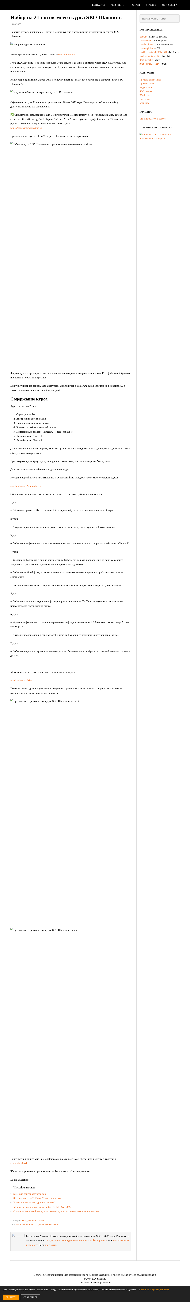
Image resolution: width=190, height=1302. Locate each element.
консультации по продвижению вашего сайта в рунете (76, 1240)
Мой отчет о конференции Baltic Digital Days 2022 (42, 1207)
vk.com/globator (147, 48)
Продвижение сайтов (33, 1220)
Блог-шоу (144, 102)
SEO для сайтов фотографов (29, 1193)
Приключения (147, 83)
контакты (50, 1244)
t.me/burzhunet (146, 44)
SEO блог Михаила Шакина (34, 5)
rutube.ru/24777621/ (149, 63)
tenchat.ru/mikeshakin (150, 55)
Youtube (143, 36)
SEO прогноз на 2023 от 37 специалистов (37, 1198)
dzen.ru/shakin (146, 59)
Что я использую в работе (153, 118)
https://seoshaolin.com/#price (26, 127)
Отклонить (30, 1297)
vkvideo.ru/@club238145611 (153, 52)
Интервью (145, 98)
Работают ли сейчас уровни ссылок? (34, 1202)
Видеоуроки (146, 87)
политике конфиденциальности (155, 1289)
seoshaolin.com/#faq (21, 680)
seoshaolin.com (66, 54)
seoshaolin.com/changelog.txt (26, 486)
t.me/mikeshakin (19, 1163)
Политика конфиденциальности (95, 1282)
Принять (11, 1297)
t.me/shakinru (146, 40)
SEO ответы (146, 91)
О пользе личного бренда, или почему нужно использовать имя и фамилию (56, 1211)
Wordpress (144, 95)
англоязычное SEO (25, 1224)
